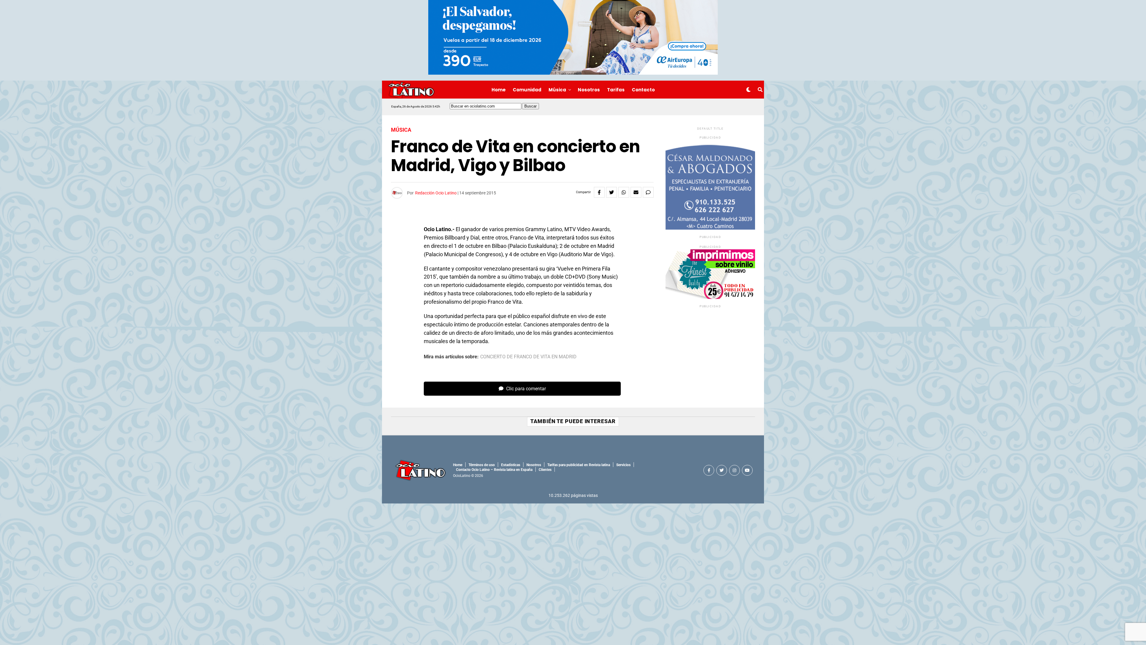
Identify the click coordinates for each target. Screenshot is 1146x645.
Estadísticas (510, 465)
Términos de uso (482, 465)
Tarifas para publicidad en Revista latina (578, 465)
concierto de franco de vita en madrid (528, 356)
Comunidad (527, 90)
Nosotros (589, 90)
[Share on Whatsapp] (623, 192)
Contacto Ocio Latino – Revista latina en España (494, 470)
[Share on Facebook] (599, 192)
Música (557, 90)
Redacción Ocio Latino (436, 193)
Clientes (545, 470)
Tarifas (616, 90)
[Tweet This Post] (611, 192)
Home (499, 90)
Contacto (643, 90)
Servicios (623, 465)
